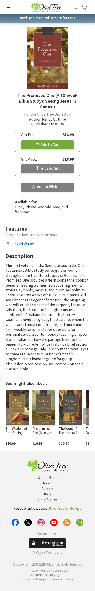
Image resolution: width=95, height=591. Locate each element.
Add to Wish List (50, 187)
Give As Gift (50, 168)
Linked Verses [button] (23, 244)
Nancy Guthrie (54, 119)
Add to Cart (50, 145)
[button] (76, 7)
